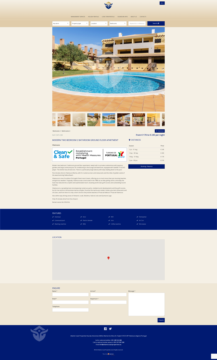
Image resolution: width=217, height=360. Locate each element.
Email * (54, 299)
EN (162, 3)
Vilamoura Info (123, 16)
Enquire (161, 320)
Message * (131, 291)
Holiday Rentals (93, 16)
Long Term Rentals (108, 16)
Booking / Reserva (146, 166)
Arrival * (93, 291)
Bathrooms (65, 131)
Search (155, 23)
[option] (108, 69)
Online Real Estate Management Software (108, 354)
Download (161, 131)
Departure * (94, 299)
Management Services (78, 16)
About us (134, 16)
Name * (54, 291)
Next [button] (164, 70)
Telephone (56, 306)
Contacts (143, 16)
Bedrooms (56, 131)
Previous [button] (56, 70)
